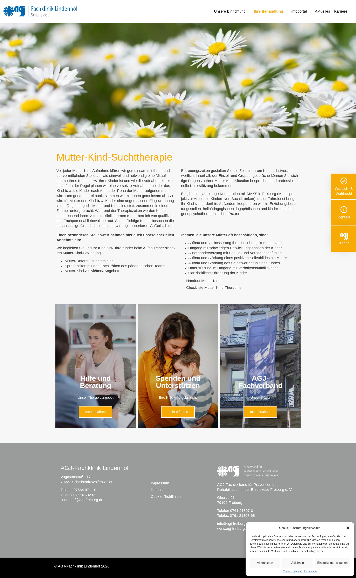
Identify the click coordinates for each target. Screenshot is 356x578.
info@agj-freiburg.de (234, 524)
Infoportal (299, 11)
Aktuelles (322, 11)
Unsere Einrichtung (230, 11)
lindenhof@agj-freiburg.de (82, 500)
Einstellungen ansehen (332, 562)
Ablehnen (297, 562)
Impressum (310, 571)
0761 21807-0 (241, 511)
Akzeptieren (265, 562)
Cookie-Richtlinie (292, 571)
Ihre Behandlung (268, 11)
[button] (348, 528)
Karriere (340, 11)
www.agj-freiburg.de (233, 528)
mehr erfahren (95, 412)
